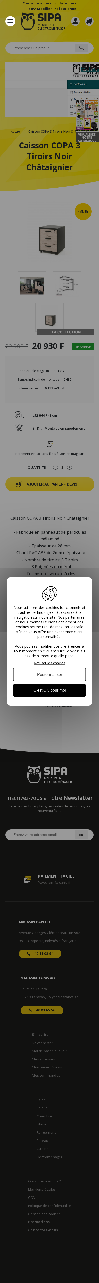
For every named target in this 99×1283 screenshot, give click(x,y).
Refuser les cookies (49, 663)
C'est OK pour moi (49, 690)
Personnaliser (49, 674)
